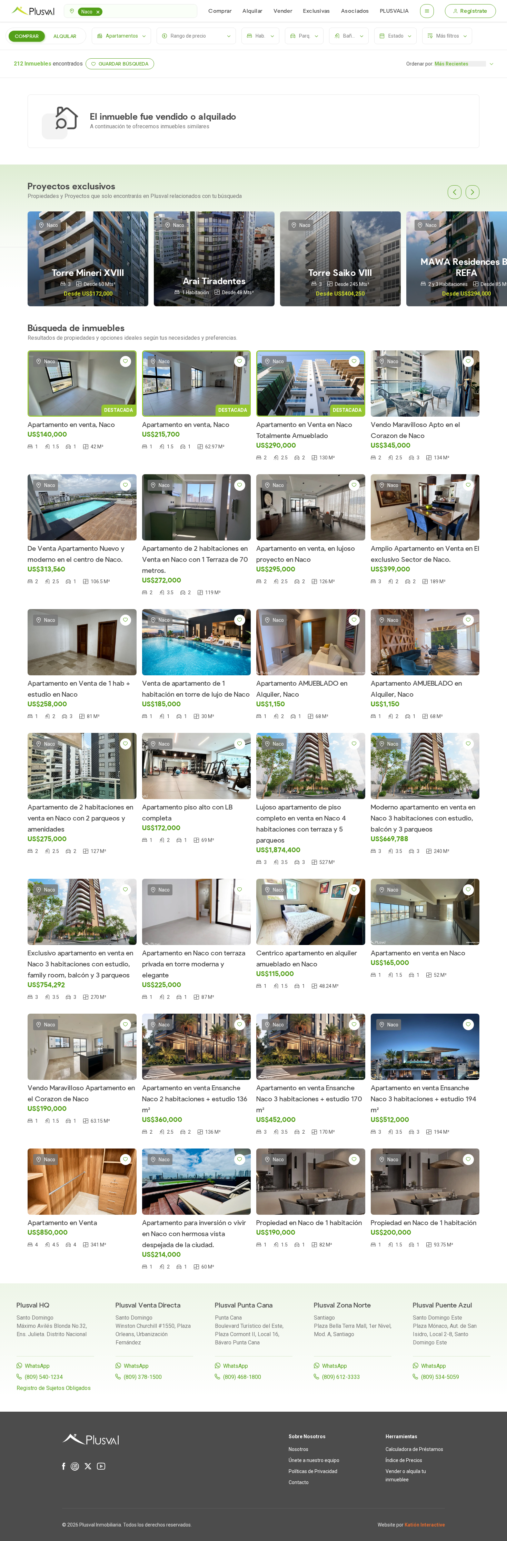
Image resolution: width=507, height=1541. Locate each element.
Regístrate (473, 11)
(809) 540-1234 (44, 1377)
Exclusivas (316, 11)
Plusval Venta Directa (148, 1305)
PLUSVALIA (394, 11)
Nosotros (298, 1449)
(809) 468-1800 (242, 1377)
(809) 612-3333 (341, 1377)
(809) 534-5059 (440, 1377)
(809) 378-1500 (143, 1377)
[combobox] (130, 11)
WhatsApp (37, 1366)
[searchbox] (105, 11)
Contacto (299, 1482)
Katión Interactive (425, 1525)
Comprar (219, 11)
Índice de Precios (404, 1460)
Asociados (355, 11)
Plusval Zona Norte (342, 1305)
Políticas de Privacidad (313, 1471)
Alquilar (252, 11)
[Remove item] (98, 12)
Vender (283, 11)
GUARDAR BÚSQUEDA (124, 64)
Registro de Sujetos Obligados (54, 1388)
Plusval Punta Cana (243, 1305)
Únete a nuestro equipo (314, 1460)
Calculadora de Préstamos (414, 1449)
